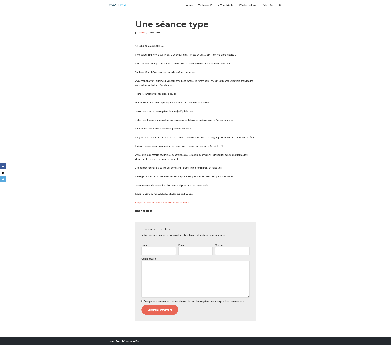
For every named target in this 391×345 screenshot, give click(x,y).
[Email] (3, 179)
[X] (3, 172)
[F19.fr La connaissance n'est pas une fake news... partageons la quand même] (117, 5)
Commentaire (149, 258)
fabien (142, 32)
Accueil (190, 5)
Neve (111, 341)
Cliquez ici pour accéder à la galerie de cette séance (162, 202)
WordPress (135, 341)
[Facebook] (3, 166)
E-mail (182, 245)
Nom (144, 245)
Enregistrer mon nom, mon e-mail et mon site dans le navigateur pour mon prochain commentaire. (194, 301)
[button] (213, 5)
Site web (219, 245)
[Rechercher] (280, 5)
